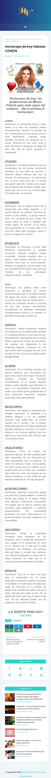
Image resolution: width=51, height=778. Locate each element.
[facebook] (9, 668)
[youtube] (41, 674)
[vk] (20, 674)
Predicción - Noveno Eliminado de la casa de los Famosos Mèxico (31, 707)
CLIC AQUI (25, 615)
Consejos (22, 39)
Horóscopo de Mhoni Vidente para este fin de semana (30, 752)
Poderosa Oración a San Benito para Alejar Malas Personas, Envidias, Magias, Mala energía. (31, 719)
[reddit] (41, 668)
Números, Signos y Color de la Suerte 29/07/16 (28, 741)
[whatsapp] (31, 668)
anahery (9, 56)
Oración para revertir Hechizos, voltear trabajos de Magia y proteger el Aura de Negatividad (29, 696)
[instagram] (31, 674)
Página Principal (11, 39)
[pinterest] (9, 674)
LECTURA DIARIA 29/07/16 (26, 729)
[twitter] (20, 668)
